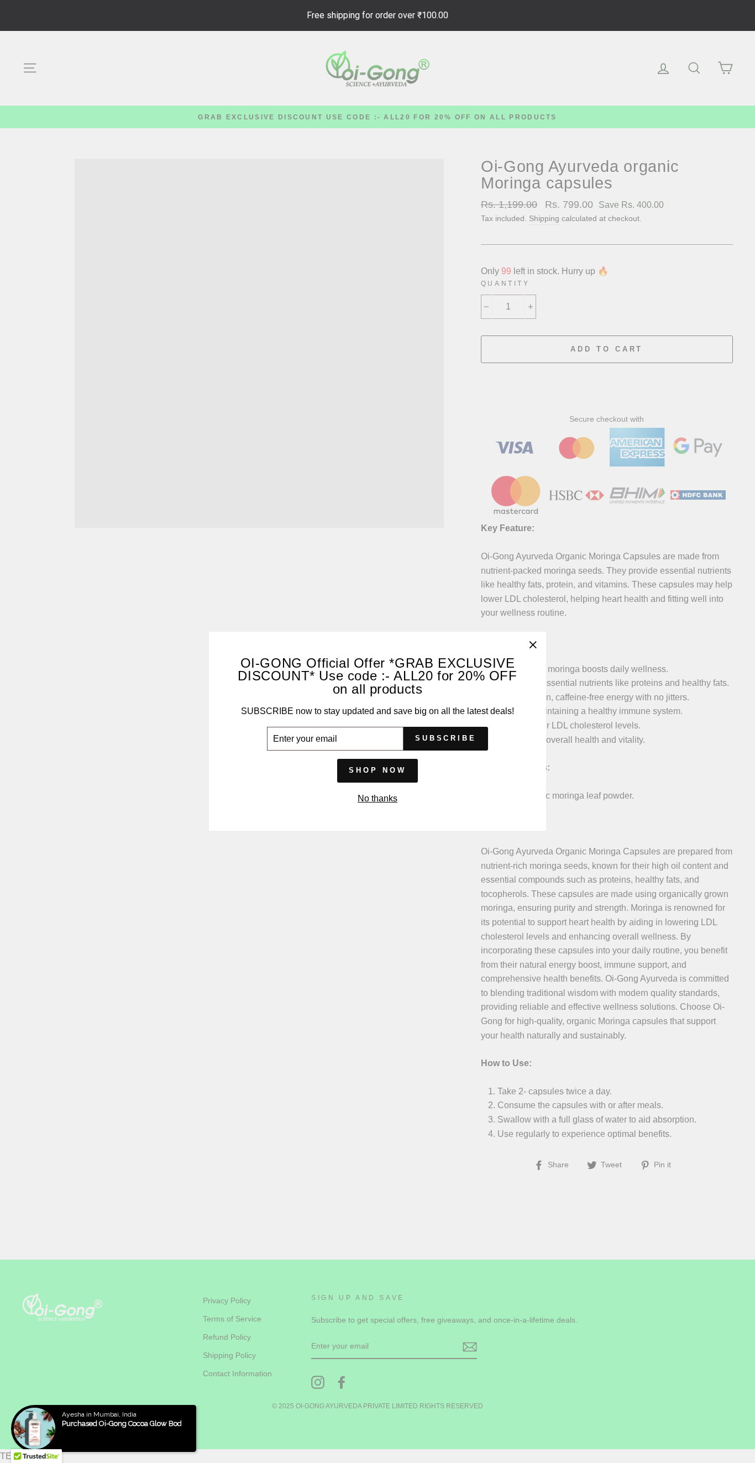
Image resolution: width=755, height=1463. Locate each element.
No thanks (377, 798)
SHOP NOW (377, 771)
